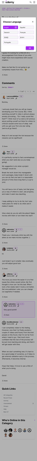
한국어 (22, 37)
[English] (10, 2)
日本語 (6, 37)
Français (23, 32)
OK (30, 48)
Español (22, 27)
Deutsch (6, 32)
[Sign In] (34, 2)
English (6, 27)
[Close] (33, 22)
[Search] (30, 2)
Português (7, 42)
